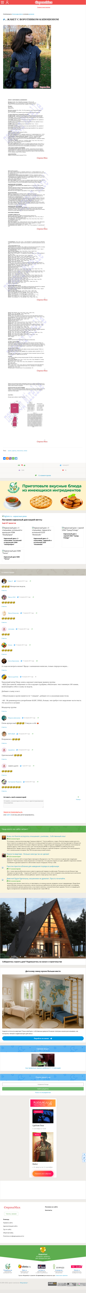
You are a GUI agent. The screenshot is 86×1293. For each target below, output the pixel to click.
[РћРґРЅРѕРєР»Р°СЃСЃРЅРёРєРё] (7, 458)
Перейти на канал (41, 1038)
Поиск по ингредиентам (43, 1092)
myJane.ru (41, 1270)
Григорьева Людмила (14, 782)
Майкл (35, 1164)
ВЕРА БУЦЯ (11, 734)
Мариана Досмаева (14, 718)
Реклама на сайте (51, 1207)
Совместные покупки (43, 7)
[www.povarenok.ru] (8, 1269)
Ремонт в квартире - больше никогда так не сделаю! (28, 854)
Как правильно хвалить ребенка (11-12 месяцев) (43, 1068)
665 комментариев (14, 881)
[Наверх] (84, 1154)
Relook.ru (77, 1270)
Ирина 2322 (12, 597)
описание (20, 451)
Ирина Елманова (13, 613)
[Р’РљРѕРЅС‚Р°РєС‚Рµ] (4, 458)
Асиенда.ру (59, 1270)
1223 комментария (14, 856)
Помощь (6, 1219)
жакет (10, 451)
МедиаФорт (42, 1254)
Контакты (48, 1210)
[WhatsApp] (13, 458)
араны (14, 451)
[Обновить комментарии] (84, 1158)
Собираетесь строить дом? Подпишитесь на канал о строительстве (32, 962)
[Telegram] (16, 458)
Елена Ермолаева (13, 661)
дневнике (31, 14)
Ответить (4, 590)
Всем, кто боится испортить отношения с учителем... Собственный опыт (36, 836)
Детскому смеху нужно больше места (43, 971)
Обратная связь (8, 1233)
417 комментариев (14, 869)
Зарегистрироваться (12, 812)
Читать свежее (11, 1214)
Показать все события (43, 1174)
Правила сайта (8, 1223)
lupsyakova (11, 750)
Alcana (10, 645)
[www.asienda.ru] (59, 1269)
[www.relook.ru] (77, 1269)
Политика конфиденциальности (13, 1236)
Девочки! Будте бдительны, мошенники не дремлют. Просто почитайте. (36, 878)
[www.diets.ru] (24, 1269)
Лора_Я (10, 581)
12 (44, 475)
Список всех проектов (61, 1275)
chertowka (11, 629)
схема (25, 451)
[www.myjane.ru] (41, 1269)
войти (9, 815)
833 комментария (14, 839)
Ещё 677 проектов (9, 523)
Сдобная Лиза (38, 1125)
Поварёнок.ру (7, 1270)
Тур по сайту (7, 1229)
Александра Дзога (17, 14)
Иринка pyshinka (13, 677)
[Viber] (10, 458)
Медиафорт (23, 1283)
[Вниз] (84, 1161)
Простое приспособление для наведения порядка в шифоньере (33, 866)
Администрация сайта (10, 1226)
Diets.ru (24, 1270)
